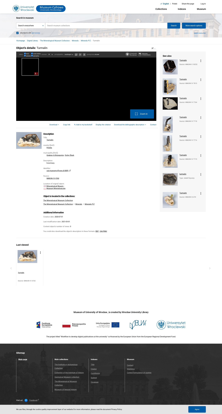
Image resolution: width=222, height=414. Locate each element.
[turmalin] (170, 181)
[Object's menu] (201, 61)
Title (92, 365)
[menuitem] (66, 124)
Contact (130, 365)
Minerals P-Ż (86, 41)
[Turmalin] (170, 67)
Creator (94, 369)
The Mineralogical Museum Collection (55, 41)
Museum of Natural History (66, 389)
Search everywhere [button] (26, 25)
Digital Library (32, 41)
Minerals (75, 41)
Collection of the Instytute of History (69, 373)
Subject (94, 378)
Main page (22, 359)
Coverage (94, 382)
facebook (33, 400)
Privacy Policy (116, 409)
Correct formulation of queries (139, 373)
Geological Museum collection (67, 377)
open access (36, 33)
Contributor (95, 373)
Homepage (20, 41)
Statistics (131, 369)
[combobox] (106, 26)
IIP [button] (153, 48)
